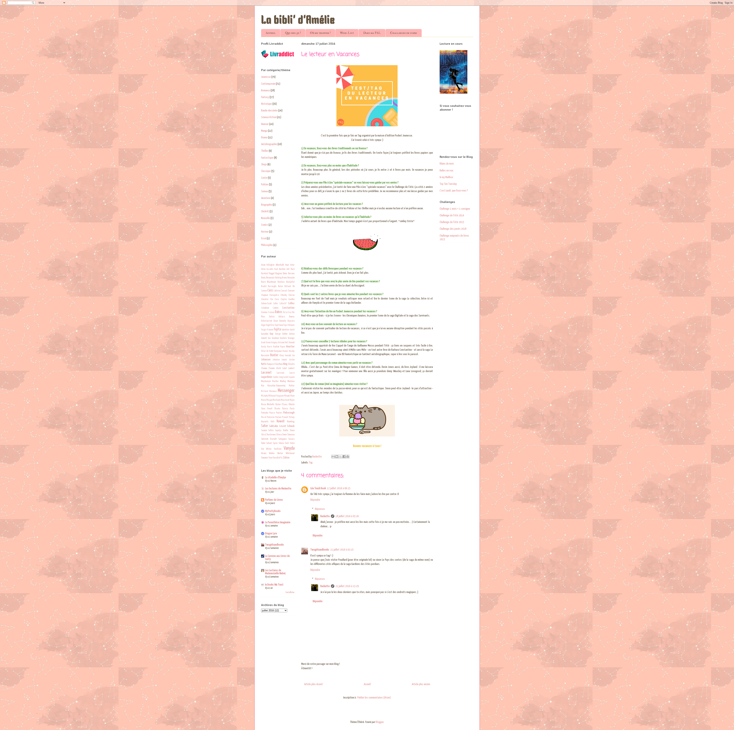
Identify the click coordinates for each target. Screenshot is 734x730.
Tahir (263, 443)
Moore (263, 400)
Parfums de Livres (274, 499)
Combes (275, 308)
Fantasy (265, 97)
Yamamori (264, 458)
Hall (286, 342)
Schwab (291, 426)
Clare (277, 299)
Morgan (269, 400)
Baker (285, 274)
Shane (292, 430)
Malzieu (291, 381)
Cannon (264, 291)
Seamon (264, 430)
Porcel (263, 417)
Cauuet (284, 291)
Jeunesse (266, 76)
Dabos (278, 312)
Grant (263, 342)
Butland (287, 286)
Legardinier (266, 377)
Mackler (275, 381)
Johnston (276, 360)
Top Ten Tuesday (448, 183)
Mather (292, 386)
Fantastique (267, 157)
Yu (281, 458)
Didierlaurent (266, 321)
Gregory (274, 342)
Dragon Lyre (271, 533)
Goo (269, 338)
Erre (272, 325)
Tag (311, 462)
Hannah (292, 342)
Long (281, 377)
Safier (264, 426)
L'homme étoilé (275, 368)
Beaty (263, 278)
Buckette (325, 516)
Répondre (315, 499)
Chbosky (283, 295)
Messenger (286, 390)
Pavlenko (264, 413)
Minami (287, 396)
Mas (262, 386)
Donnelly (282, 321)
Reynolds (264, 422)
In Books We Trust (274, 584)
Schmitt (282, 426)
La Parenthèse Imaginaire (277, 522)
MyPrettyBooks (273, 511)
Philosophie (267, 245)
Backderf (264, 274)
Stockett (273, 439)
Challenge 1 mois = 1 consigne (455, 208)
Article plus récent (313, 684)
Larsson (280, 372)
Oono (263, 409)
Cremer (264, 312)
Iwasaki (288, 355)
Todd (287, 443)
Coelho (291, 299)
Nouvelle (265, 218)
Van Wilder (266, 449)
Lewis (275, 377)
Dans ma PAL (372, 33)
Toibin (292, 443)
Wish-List (347, 33)
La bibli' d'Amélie (298, 21)
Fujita (277, 329)
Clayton (284, 299)
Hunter (274, 355)
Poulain (278, 417)
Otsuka (277, 409)
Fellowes (291, 325)
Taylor (275, 443)
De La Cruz (287, 312)
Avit (288, 269)
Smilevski (264, 439)
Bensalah (291, 278)
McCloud (264, 391)
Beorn (263, 282)
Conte (264, 177)
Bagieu (278, 273)
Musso (263, 404)
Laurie (292, 373)
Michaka (264, 396)
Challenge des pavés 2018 (453, 228)
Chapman (264, 295)
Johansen (265, 359)
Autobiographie (269, 144)
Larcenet (266, 372)
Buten (280, 286)
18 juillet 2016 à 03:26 (347, 516)
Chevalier (265, 299)
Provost (285, 417)
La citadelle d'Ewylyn (275, 477)
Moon (292, 396)
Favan (281, 325)
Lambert (291, 368)
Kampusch (271, 364)
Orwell (269, 409)
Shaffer (285, 430)
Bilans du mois (447, 163)
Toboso (281, 443)
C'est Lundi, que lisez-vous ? (454, 190)
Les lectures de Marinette (278, 488)
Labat (284, 368)
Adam (263, 265)
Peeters (279, 413)
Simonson (291, 435)
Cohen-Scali (266, 303)
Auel (276, 269)
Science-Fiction (268, 117)
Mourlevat (285, 400)
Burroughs (272, 286)
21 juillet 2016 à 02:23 (342, 549)
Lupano (292, 377)
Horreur (265, 231)
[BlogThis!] (337, 456)
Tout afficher (290, 592)
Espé (276, 325)
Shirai (263, 435)
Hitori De (265, 351)
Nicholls (270, 404)
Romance (265, 90)
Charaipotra (274, 295)
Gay (271, 333)
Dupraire (291, 321)
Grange (291, 338)
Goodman (275, 338)
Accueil (271, 33)
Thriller (264, 150)
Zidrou (286, 457)
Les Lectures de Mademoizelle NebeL (275, 572)
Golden (292, 334)
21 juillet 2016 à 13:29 (347, 586)
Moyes (292, 400)
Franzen (270, 330)
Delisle (271, 317)
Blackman (271, 282)
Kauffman (279, 364)
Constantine (288, 307)
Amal (287, 265)
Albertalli (280, 265)
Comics (264, 224)
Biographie (266, 204)
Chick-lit (265, 211)
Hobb (271, 351)
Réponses (320, 508)
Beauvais (270, 277)
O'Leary (284, 404)
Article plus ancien (421, 684)
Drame (264, 137)
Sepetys (278, 430)
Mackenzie (266, 381)
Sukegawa (282, 439)
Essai (263, 238)
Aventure (265, 198)
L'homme (264, 368)
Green (268, 342)
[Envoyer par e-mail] (333, 456)
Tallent (269, 443)
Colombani (265, 308)
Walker (272, 453)
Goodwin (283, 338)
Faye (285, 325)
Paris (292, 408)
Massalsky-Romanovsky (276, 386)
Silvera (279, 435)
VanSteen (277, 449)
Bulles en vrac (446, 170)
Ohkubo (291, 404)
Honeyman (278, 351)
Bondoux (281, 282)
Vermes (263, 453)
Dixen (276, 321)
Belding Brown (281, 278)
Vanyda (289, 448)
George (278, 334)
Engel (268, 325)
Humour (265, 124)
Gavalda (264, 334)
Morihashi (277, 400)
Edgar (263, 325)
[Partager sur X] (340, 456)
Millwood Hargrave (276, 396)
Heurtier (290, 346)
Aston (263, 269)
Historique (266, 103)
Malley (283, 381)
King (285, 364)
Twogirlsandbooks (319, 549)
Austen (282, 269)
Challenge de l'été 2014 (452, 215)
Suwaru (291, 439)
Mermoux (273, 391)
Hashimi (276, 347)
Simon (284, 435)
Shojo (264, 164)
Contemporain (268, 83)
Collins (291, 303)
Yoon (270, 458)
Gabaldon (285, 330)
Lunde (285, 377)
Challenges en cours (403, 33)
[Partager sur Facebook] (344, 456)
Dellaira (281, 317)
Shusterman (271, 435)
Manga (264, 130)
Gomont (264, 338)
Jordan (292, 360)
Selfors (271, 430)
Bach (293, 269)
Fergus (263, 330)
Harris (269, 347)
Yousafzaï (276, 458)
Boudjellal (290, 282)
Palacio (285, 409)
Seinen (264, 191)
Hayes (282, 347)
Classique (266, 171)
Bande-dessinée (269, 110)
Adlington (270, 265)
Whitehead (290, 453)
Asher (292, 265)
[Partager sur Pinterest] (348, 456)
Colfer (275, 304)
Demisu (292, 317)
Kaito (263, 364)
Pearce (272, 413)
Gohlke (284, 334)
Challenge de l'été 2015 (452, 222)
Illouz (281, 355)
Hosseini (265, 355)
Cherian (291, 295)
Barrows (291, 274)
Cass (270, 290)
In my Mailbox (446, 177)
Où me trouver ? (320, 33)
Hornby (292, 351)
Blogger (379, 722)
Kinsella (291, 364)
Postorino (270, 417)
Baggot (272, 274)
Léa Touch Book (318, 488)
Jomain (284, 360)
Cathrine (277, 291)
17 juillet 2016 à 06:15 (338, 488)
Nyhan (278, 404)
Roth (272, 422)
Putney (292, 417)
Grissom (281, 342)
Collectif (282, 304)
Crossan (271, 312)
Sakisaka (273, 426)
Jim (293, 355)
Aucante (269, 269)
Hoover (285, 351)
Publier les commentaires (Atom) (374, 697)
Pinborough (289, 412)
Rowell (280, 421)
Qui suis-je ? (293, 33)
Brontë (263, 286)
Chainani (291, 291)
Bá (294, 286)
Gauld (292, 330)
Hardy (263, 347)
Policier (264, 184)
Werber (280, 453)
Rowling (291, 421)
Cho (271, 299)
